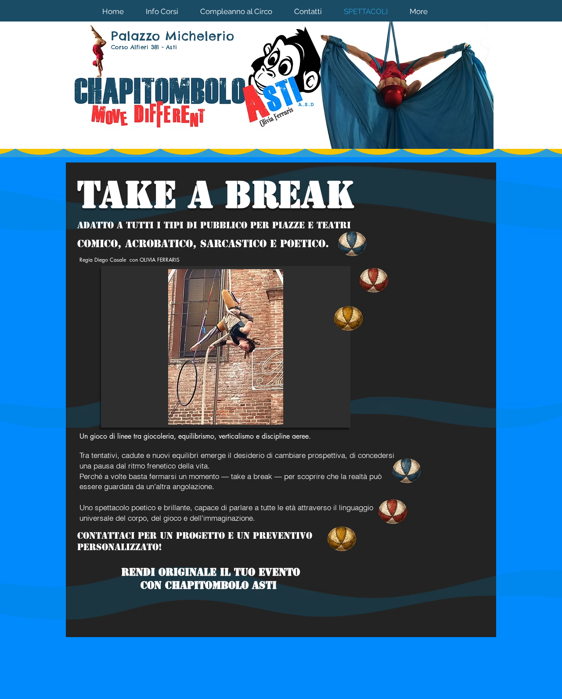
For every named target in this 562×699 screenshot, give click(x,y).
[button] (225, 347)
